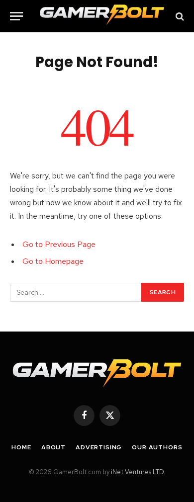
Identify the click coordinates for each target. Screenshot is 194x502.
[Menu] (16, 16)
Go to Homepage (53, 261)
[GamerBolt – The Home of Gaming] (102, 16)
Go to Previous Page (59, 244)
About (53, 447)
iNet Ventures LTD (137, 472)
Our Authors (157, 447)
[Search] (179, 16)
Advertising (99, 447)
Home (21, 447)
